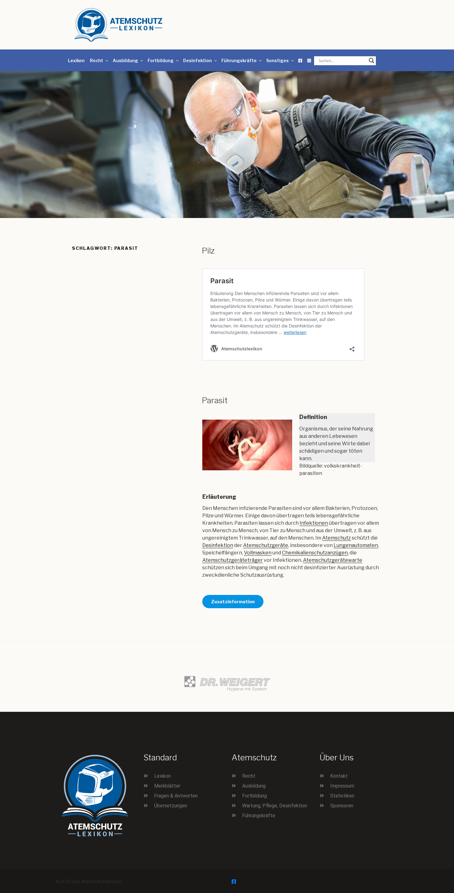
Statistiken (342, 796)
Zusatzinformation (233, 601)
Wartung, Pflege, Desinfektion (274, 806)
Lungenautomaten (356, 545)
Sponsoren (341, 806)
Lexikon (76, 60)
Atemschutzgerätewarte (332, 560)
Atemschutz (336, 538)
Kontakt (339, 776)
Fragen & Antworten (176, 796)
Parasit (215, 400)
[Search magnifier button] (371, 60)
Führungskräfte (239, 60)
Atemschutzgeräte (265, 545)
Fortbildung (161, 60)
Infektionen (314, 523)
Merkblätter (167, 786)
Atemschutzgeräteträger (232, 560)
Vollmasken (257, 553)
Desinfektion (197, 60)
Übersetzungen (170, 806)
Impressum (342, 786)
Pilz (208, 250)
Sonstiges (277, 60)
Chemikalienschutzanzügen (315, 553)
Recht (96, 60)
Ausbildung (125, 60)
